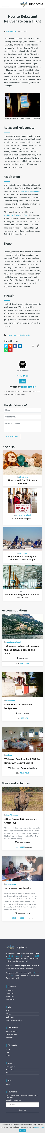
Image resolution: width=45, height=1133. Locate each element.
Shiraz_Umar (23, 553)
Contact (8, 1055)
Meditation (21, 335)
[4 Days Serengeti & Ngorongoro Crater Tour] (22, 799)
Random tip (10, 999)
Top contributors (11, 1031)
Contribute (9, 990)
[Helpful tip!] (38, 345)
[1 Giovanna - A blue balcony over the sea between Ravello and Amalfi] (22, 626)
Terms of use (10, 1070)
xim (23, 591)
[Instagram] (21, 376)
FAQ (7, 1011)
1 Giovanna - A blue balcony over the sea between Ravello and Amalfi (21, 650)
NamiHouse (10, 700)
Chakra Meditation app (30, 191)
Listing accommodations (14, 1020)
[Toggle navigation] (5, 4)
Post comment (12, 437)
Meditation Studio (12, 215)
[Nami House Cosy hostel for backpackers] (22, 684)
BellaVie (9, 755)
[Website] (17, 376)
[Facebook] (27, 376)
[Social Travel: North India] (22, 868)
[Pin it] (10, 350)
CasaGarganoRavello (14, 642)
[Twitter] (24, 376)
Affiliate (8, 1014)
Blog (7, 1052)
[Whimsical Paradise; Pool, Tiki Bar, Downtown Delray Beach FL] (22, 739)
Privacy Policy (39, 1127)
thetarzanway (11, 884)
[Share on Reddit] (10, 346)
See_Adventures (12, 815)
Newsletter (9, 1038)
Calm (26, 215)
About (8, 1049)
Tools (8, 1084)
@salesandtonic (22, 371)
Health (9, 335)
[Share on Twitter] (6, 346)
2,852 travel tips (16, 956)
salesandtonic (11, 31)
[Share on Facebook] (15, 346)
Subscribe (22, 1110)
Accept (22, 1130)
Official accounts (11, 1034)
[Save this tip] (33, 345)
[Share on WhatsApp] (6, 350)
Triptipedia (35, 4)
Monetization (10, 993)
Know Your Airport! (22, 518)
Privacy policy (10, 1067)
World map (10, 996)
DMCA (8, 1073)
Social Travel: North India (17, 888)
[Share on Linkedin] (20, 346)
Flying (28, 335)
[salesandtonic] (22, 364)
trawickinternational (23, 515)
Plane (14, 335)
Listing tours (10, 1017)
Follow (22, 381)
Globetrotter (23, 477)
